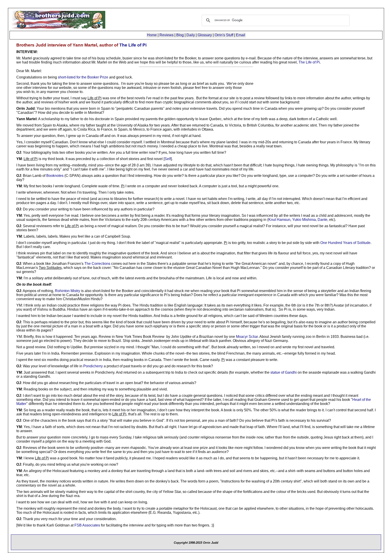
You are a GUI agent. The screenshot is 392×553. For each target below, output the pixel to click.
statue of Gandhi (283, 372)
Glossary (205, 35)
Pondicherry (93, 366)
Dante (322, 220)
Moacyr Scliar (247, 337)
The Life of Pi (133, 45)
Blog (180, 35)
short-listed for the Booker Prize (83, 77)
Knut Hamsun (279, 220)
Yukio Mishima (304, 220)
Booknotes (55, 176)
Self (167, 159)
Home (152, 35)
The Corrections (97, 264)
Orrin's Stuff (224, 35)
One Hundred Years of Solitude (345, 243)
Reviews (166, 35)
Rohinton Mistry (67, 291)
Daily (190, 35)
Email (240, 35)
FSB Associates (87, 525)
